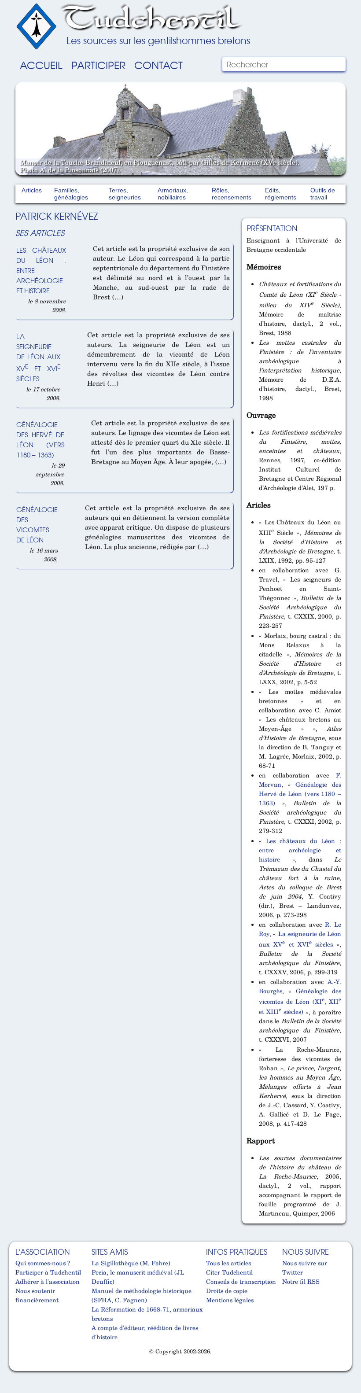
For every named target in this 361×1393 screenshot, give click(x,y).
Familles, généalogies (71, 194)
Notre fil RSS (301, 1281)
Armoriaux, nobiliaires (173, 194)
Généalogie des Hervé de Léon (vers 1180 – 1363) (40, 439)
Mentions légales (230, 1300)
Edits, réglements (280, 194)
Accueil (41, 64)
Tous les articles (228, 1263)
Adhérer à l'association (47, 1281)
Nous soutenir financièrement (37, 1295)
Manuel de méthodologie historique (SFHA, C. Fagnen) (142, 1295)
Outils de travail (322, 194)
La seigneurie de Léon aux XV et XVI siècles (38, 357)
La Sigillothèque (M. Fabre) (131, 1263)
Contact (158, 64)
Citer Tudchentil (229, 1272)
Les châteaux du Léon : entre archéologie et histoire (300, 850)
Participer (98, 64)
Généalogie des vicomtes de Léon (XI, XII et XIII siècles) (300, 1001)
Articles (32, 190)
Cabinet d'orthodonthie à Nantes (20, 1367)
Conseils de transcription (241, 1281)
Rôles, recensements (231, 194)
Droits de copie (226, 1290)
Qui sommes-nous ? (42, 1263)
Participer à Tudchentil (48, 1272)
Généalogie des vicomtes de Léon (37, 524)
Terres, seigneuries (125, 194)
